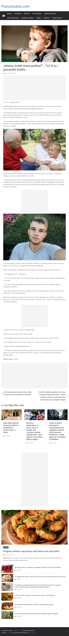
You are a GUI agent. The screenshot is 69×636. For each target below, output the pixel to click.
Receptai (27, 13)
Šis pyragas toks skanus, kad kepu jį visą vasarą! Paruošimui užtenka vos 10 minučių (40, 576)
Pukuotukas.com (15, 6)
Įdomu (9, 13)
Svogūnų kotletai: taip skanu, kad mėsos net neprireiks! (31, 551)
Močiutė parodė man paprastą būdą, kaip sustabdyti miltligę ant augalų (36, 613)
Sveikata (46, 18)
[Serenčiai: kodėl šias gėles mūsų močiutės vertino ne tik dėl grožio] (7, 597)
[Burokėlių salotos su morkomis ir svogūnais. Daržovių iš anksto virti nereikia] (7, 569)
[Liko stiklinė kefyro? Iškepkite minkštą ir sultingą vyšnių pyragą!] (7, 606)
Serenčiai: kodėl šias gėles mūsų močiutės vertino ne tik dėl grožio (35, 595)
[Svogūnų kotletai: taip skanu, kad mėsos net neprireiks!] (34, 527)
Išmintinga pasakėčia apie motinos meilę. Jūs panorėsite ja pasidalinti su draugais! (18, 393)
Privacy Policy (57, 18)
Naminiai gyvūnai (50, 13)
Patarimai (17, 13)
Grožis (38, 18)
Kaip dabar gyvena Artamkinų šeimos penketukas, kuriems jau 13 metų (11, 427)
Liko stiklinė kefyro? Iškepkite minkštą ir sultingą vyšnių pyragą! (34, 604)
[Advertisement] (34, 87)
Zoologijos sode (13, 18)
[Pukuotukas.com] (3, 16)
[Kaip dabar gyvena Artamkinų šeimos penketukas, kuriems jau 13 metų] (11, 411)
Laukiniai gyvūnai (27, 18)
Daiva (13, 73)
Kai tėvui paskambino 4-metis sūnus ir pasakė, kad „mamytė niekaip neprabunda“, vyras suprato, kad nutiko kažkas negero (34, 431)
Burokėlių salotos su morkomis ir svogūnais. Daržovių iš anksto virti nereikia (38, 567)
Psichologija (37, 13)
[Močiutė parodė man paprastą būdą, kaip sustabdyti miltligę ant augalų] (7, 615)
